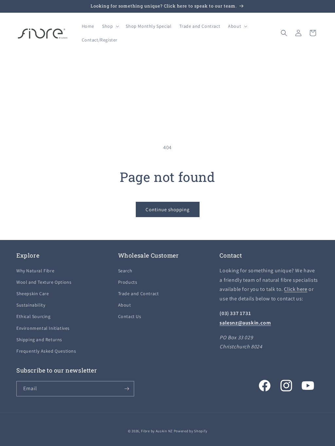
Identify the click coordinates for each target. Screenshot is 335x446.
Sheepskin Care (32, 293)
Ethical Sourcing (33, 316)
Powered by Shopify (190, 431)
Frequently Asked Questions (46, 351)
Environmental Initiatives (43, 328)
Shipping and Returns (39, 339)
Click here (295, 289)
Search (125, 271)
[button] (110, 26)
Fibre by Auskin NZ (157, 431)
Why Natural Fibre (35, 271)
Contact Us (129, 316)
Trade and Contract (138, 293)
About (124, 305)
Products (127, 282)
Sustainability (30, 305)
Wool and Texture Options (43, 282)
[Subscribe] (126, 388)
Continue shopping (168, 209)
